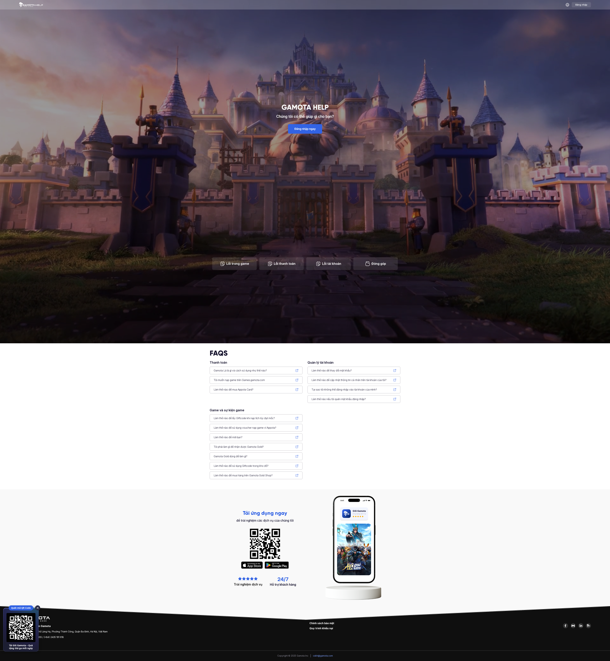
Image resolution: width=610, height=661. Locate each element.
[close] (37, 607)
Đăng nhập (581, 4)
